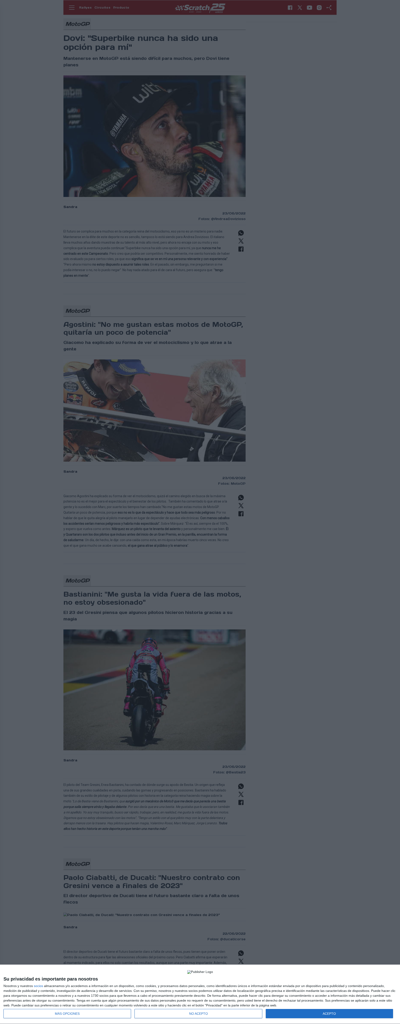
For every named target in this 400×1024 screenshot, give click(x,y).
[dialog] (200, 994)
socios (38, 985)
